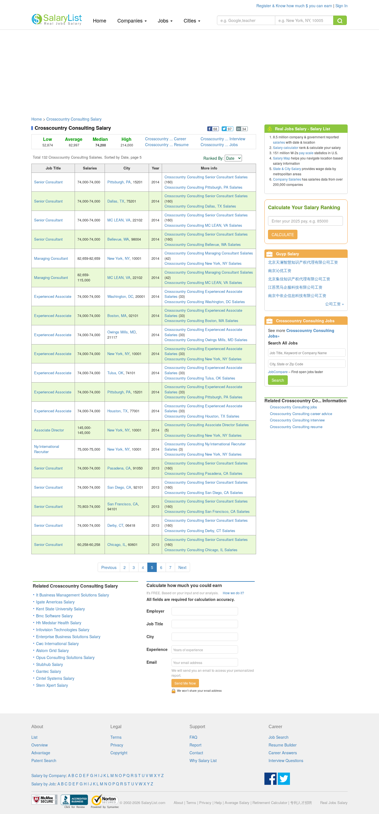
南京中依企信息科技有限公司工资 (297, 295)
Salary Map (281, 158)
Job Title (154, 623)
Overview (39, 745)
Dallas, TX (115, 201)
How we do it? (233, 592)
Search (278, 380)
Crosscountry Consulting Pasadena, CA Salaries (203, 473)
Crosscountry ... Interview (223, 138)
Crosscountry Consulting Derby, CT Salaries (200, 530)
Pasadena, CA (119, 468)
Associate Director (49, 430)
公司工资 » (334, 303)
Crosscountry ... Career (165, 138)
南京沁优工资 (279, 270)
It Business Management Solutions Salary (72, 595)
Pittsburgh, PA (119, 181)
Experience (157, 649)
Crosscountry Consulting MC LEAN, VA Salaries (203, 225)
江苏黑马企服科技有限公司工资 (295, 287)
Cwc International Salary (57, 643)
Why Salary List (203, 760)
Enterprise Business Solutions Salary (68, 636)
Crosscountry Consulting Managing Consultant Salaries (209, 253)
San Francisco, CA (122, 503)
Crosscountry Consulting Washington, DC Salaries (205, 301)
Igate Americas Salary (55, 602)
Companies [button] (130, 20)
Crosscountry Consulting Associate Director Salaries (207, 424)
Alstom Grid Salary (52, 650)
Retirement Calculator (269, 802)
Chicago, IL (116, 544)
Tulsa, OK (115, 372)
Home (101, 20)
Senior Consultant (48, 181)
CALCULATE (283, 234)
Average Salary (237, 802)
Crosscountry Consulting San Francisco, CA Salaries (207, 511)
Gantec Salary (48, 671)
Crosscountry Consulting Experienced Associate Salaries (203, 294)
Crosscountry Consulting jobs (293, 407)
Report (195, 745)
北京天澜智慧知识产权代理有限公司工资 (303, 262)
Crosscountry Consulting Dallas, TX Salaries (200, 206)
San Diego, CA (119, 487)
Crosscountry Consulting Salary (74, 119)
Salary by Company (48, 775)
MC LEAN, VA (118, 220)
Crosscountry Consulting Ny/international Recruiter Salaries (205, 446)
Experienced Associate (52, 296)
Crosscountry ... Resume (167, 144)
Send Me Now (185, 683)
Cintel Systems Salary (55, 678)
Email (151, 662)
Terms (116, 737)
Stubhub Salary (49, 664)
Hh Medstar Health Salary (58, 622)
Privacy (116, 745)
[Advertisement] (189, 70)
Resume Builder (283, 745)
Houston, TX (117, 410)
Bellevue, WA (118, 239)
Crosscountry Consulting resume (296, 426)
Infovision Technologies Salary (62, 629)
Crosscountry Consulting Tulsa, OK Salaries (200, 378)
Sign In (341, 5)
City (150, 636)
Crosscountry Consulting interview (297, 420)
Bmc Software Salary (54, 615)
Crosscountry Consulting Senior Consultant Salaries (206, 176)
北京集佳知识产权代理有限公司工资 (299, 278)
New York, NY (118, 258)
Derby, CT (115, 525)
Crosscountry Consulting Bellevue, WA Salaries (203, 244)
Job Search (279, 737)
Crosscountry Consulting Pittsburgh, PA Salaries (203, 187)
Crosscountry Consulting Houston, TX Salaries (202, 416)
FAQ (193, 737)
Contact (196, 752)
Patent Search (43, 760)
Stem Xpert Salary (52, 685)
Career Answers (283, 752)
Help (218, 802)
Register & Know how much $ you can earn (294, 5)
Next (182, 567)
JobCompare (278, 371)
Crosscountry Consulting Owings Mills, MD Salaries (206, 339)
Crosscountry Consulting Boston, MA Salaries (201, 320)
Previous (109, 567)
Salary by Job (43, 783)
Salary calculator (285, 147)
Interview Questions (286, 760)
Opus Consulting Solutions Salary (65, 657)
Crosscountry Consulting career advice (301, 413)
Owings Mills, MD (121, 331)
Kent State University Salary (60, 608)
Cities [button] (191, 20)
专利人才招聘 (301, 802)
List (34, 737)
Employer (155, 611)
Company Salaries (287, 179)
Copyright (118, 752)
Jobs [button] (164, 20)
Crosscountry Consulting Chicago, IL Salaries (201, 549)
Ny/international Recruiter (46, 449)
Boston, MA (117, 315)
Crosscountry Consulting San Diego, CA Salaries (204, 492)
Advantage (40, 752)
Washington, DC (120, 296)
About (178, 802)
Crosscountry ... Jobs (219, 144)
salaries (279, 142)
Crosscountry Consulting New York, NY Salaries (203, 263)
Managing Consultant (51, 258)
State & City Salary (287, 168)
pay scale (306, 152)
